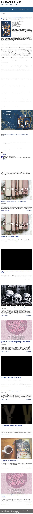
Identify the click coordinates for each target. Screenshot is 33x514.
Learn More (15, 512)
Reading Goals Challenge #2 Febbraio (10, 236)
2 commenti (6, 315)
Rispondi (4, 150)
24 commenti (7, 468)
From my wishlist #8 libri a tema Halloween (11, 425)
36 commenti (7, 399)
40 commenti (7, 386)
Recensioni (6, 4)
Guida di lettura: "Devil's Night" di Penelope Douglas (13, 307)
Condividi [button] (2, 135)
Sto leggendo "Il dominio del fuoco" (9, 460)
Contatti (11, 4)
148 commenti (7, 210)
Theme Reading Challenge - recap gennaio (11, 391)
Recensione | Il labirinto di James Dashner (11, 377)
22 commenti (7, 434)
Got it (19, 512)
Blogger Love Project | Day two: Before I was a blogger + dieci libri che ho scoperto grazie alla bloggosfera (15, 342)
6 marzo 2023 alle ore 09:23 (11, 156)
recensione (26, 134)
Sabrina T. (4, 156)
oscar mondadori (21, 134)
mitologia (12, 134)
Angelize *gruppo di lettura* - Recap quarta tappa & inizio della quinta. (16, 271)
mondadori (16, 134)
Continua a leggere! (29, 210)
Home (2, 4)
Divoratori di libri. (11, 2)
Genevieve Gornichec (7, 134)
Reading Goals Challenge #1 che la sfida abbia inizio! (13, 201)
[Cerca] (29, 1)
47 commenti (7, 351)
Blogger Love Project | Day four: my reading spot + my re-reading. (15, 495)
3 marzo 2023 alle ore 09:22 (10, 141)
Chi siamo (15, 4)
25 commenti (7, 504)
